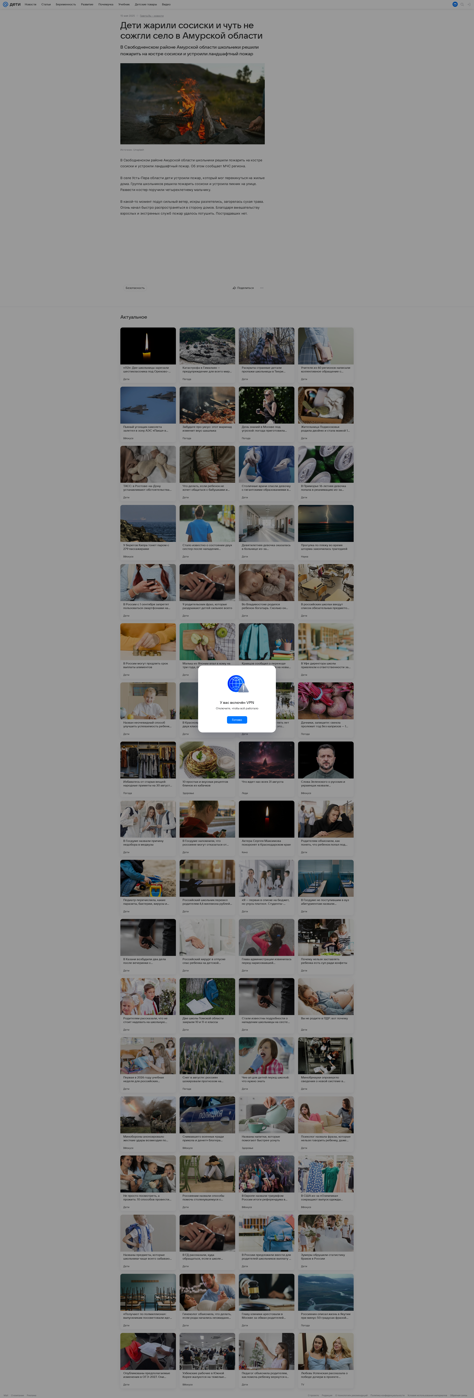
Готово (237, 720)
